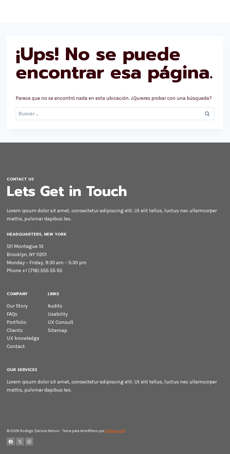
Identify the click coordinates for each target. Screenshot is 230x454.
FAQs (12, 314)
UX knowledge (23, 338)
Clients (15, 330)
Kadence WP (115, 431)
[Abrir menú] (218, 11)
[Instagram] (29, 441)
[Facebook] (11, 441)
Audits (55, 306)
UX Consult (60, 322)
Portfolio (16, 322)
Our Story (17, 306)
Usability (58, 314)
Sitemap (57, 330)
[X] (20, 441)
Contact (16, 346)
